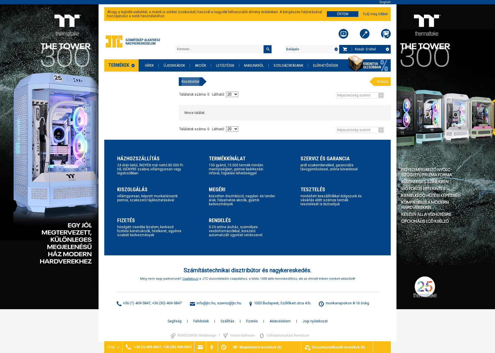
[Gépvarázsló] (365, 34)
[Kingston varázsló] (386, 34)
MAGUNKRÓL (254, 65)
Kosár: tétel (365, 49)
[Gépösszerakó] (343, 34)
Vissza (382, 82)
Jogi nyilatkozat (315, 321)
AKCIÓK (200, 65)
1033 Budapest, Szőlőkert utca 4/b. (282, 303)
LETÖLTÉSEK (225, 65)
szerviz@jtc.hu (229, 303)
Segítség (175, 321)
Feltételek (201, 321)
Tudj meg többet (375, 14)
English (385, 2)
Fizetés (252, 321)
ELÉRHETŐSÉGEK (325, 65)
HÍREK (149, 65)
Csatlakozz (190, 279)
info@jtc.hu (206, 303)
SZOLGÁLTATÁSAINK (288, 65)
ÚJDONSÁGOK (174, 65)
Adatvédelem (280, 321)
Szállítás (227, 321)
